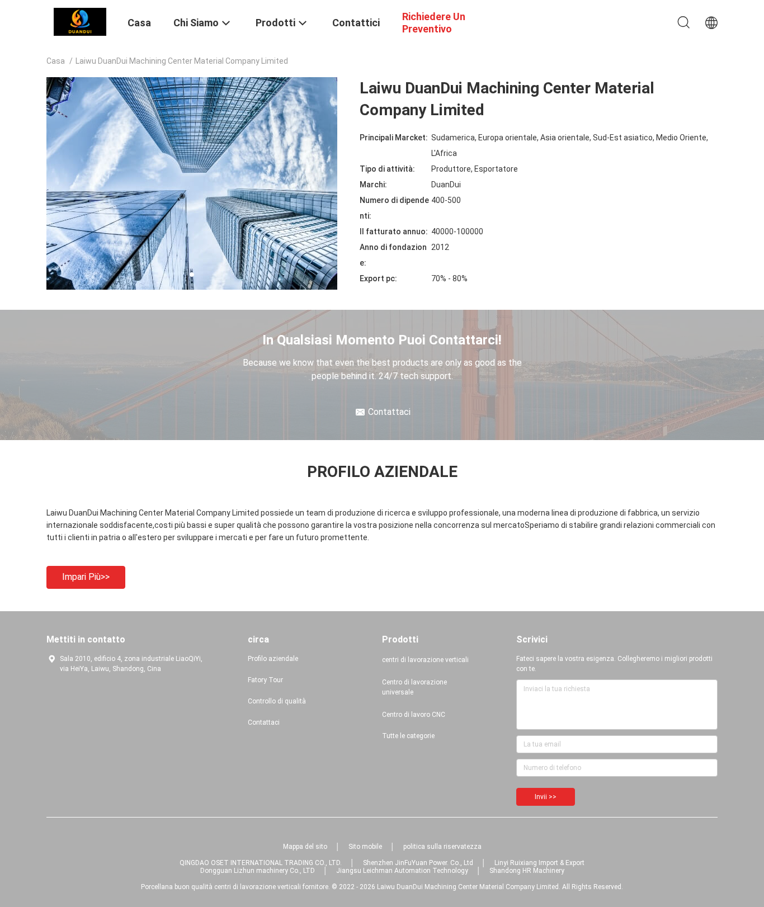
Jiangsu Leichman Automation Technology (402, 871)
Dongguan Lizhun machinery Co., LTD (257, 871)
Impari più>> (86, 576)
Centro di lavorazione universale (414, 687)
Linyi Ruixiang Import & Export (539, 863)
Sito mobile (365, 847)
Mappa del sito (305, 847)
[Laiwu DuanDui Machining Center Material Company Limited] (80, 21)
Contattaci (264, 722)
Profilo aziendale (273, 659)
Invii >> (546, 797)
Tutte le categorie (408, 736)
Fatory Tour (265, 680)
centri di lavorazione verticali (425, 660)
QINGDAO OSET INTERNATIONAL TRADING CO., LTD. (261, 863)
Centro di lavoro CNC (413, 715)
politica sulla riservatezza (442, 847)
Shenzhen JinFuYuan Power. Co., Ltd (418, 863)
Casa (55, 60)
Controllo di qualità (277, 701)
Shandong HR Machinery (526, 871)
